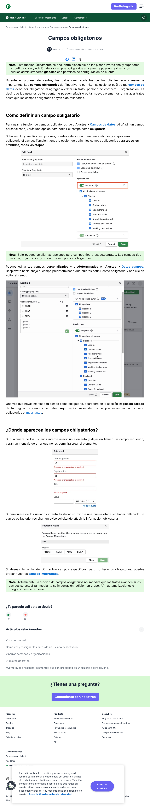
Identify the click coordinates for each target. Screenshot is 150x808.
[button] (11, 785)
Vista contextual (16, 640)
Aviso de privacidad (60, 794)
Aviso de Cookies (38, 794)
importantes (33, 412)
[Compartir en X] (80, 60)
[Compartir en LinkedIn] (73, 60)
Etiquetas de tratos (17, 660)
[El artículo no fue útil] (25, 614)
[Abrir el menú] (141, 6)
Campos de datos (58, 27)
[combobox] (9, 780)
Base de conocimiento (16, 27)
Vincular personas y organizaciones (28, 654)
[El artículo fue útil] (8, 614)
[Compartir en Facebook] (67, 60)
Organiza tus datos (38, 27)
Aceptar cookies (102, 786)
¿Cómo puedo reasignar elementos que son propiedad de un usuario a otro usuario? (57, 667)
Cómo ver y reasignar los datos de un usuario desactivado (42, 647)
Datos (126, 266)
